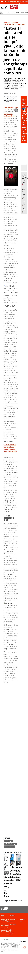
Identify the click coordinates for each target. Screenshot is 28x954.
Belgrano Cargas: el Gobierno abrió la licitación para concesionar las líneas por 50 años (14, 875)
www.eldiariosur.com (5, 942)
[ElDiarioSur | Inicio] (26, 916)
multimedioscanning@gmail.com (13, 944)
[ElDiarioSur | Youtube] (25, 911)
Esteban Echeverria (10, 1)
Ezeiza (7, 927)
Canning (19, 1)
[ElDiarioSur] (4, 909)
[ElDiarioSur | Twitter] (25, 908)
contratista (13, 924)
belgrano (13, 862)
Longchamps (8, 114)
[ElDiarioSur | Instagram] (22, 911)
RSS (21, 921)
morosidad (12, 919)
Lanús (2, 923)
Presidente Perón (8, 931)
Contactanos (23, 919)
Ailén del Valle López (11, 107)
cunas (11, 927)
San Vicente (9, 12)
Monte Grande (13, 12)
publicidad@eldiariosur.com (7, 945)
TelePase (22, 12)
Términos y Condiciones (5, 939)
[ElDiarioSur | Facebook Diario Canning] (22, 908)
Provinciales (9, 934)
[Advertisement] (14, 698)
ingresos (12, 921)
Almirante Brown (10, 116)
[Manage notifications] (24, 947)
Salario (18, 862)
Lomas (17, 12)
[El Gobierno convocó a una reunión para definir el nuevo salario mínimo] (18, 864)
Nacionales (3, 925)
